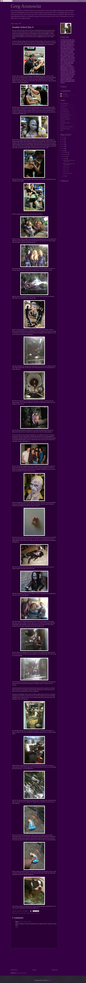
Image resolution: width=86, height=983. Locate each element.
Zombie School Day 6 (67, 173)
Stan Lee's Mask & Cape (65, 114)
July (64, 176)
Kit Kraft (62, 124)
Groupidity (62, 120)
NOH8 (61, 130)
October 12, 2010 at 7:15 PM (25, 921)
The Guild (62, 107)
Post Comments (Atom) (21, 972)
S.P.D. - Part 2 (66, 169)
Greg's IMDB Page (64, 103)
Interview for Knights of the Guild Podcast (69, 164)
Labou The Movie (64, 109)
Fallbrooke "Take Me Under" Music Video (69, 161)
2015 (63, 137)
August (65, 158)
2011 (63, 146)
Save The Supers (63, 105)
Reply (16, 927)
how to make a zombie (25, 913)
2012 (63, 144)
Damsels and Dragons (65, 118)
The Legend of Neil (64, 113)
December (65, 152)
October (65, 156)
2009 (63, 150)
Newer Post (14, 970)
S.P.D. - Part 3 (66, 167)
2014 (63, 139)
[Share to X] (36, 911)
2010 (63, 148)
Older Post (55, 970)
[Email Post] (31, 911)
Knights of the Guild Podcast (66, 126)
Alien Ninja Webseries (65, 128)
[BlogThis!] (34, 911)
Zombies (37, 913)
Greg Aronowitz (26, 6)
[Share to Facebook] (37, 911)
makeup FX (32, 913)
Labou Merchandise (64, 111)
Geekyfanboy (65, 93)
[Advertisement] (34, 958)
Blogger (49, 980)
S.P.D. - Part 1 (66, 171)
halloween (17, 913)
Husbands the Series (64, 116)
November (65, 154)
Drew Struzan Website (65, 122)
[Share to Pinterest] (38, 911)
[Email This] (33, 911)
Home (34, 970)
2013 (63, 141)
